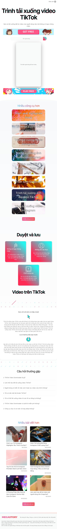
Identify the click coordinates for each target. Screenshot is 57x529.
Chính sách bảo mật (43, 517)
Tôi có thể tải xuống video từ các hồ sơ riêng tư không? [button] (23, 398)
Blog (28, 517)
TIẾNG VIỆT (51, 1)
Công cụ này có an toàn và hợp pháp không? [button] (19, 409)
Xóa (49, 517)
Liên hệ (36, 517)
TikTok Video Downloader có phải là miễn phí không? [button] (22, 403)
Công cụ (31, 517)
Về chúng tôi (23, 517)
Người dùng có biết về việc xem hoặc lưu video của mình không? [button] (26, 388)
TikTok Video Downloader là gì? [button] (15, 377)
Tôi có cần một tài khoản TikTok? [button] (15, 393)
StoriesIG (53, 517)
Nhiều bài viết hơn (28, 504)
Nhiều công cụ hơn (28, 219)
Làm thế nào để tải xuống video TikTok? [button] (18, 383)
